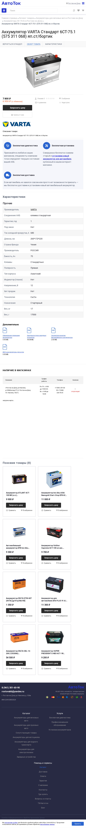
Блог (43, 808)
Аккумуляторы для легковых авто (26, 719)
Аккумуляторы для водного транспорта (26, 743)
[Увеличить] (43, 71)
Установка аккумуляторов (60, 730)
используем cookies (11, 822)
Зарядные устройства (26, 757)
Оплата (43, 776)
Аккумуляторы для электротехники (26, 750)
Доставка (43, 772)
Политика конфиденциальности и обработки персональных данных (23, 818)
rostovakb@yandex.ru (13, 691)
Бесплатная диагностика (59, 718)
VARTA (34, 209)
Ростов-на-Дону (74, 3)
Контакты (43, 790)
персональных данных (47, 824)
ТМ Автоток (43, 803)
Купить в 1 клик (19, 115)
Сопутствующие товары (26, 733)
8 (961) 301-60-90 (11, 687)
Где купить (43, 794)
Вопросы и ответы (43, 799)
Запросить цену (17, 108)
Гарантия (43, 781)
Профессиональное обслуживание (60, 723)
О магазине (43, 785)
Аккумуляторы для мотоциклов (26, 737)
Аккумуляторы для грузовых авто (26, 726)
